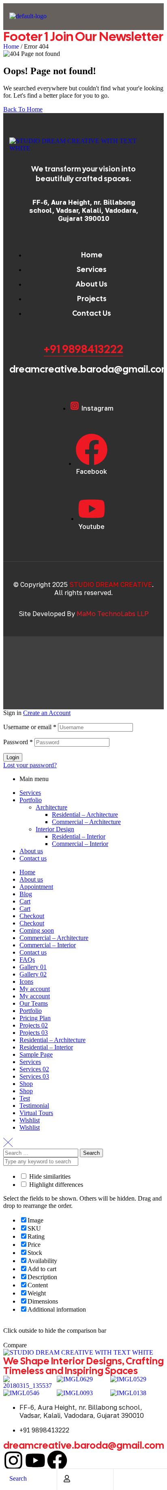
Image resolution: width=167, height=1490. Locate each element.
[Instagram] (13, 1460)
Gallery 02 (33, 974)
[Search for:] (41, 1152)
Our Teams (33, 1003)
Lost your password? (30, 765)
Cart (24, 901)
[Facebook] (57, 1460)
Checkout (31, 915)
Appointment (36, 886)
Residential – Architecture (85, 814)
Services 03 (34, 1076)
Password (18, 742)
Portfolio (30, 799)
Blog (25, 894)
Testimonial (34, 1105)
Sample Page (36, 1054)
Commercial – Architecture (86, 821)
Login (12, 757)
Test (24, 1098)
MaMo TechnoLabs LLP (113, 614)
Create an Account (47, 712)
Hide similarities (49, 1176)
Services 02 (34, 1069)
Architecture (51, 807)
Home (11, 46)
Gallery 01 (33, 966)
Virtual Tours (36, 1112)
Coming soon (36, 930)
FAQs (27, 959)
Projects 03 (33, 1032)
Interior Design (55, 829)
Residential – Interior (78, 836)
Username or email (29, 727)
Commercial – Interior (80, 843)
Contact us (33, 858)
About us (31, 851)
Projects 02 (33, 1025)
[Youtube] (35, 1460)
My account (34, 988)
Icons (26, 981)
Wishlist (29, 1120)
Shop (26, 1083)
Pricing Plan (35, 1018)
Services (30, 792)
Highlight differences (55, 1184)
